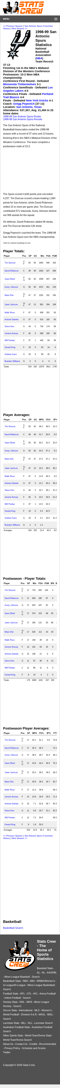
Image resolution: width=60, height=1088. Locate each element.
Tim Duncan (10, 263)
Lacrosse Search (43, 1023)
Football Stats (10, 993)
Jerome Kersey (11, 333)
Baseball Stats (45, 968)
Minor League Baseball (17, 976)
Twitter (6, 1052)
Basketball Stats (12, 981)
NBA (39, 58)
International (25, 1010)
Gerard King (10, 347)
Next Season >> (19, 28)
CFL (29, 993)
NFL (22, 993)
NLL (30, 1023)
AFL (35, 993)
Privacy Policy (12, 1048)
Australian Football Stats (16, 1027)
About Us (8, 1044)
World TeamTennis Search (17, 1040)
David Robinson (12, 271)
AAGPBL (52, 972)
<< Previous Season (13, 26)
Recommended (47, 1044)
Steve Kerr (9, 326)
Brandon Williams (12, 361)
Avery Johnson (11, 287)
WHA (29, 1002)
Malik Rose (10, 312)
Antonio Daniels (12, 319)
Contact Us (21, 1044)
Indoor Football (12, 997)
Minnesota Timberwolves (19, 84)
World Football (11, 1014)
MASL (42, 1014)
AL (38, 972)
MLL (23, 1023)
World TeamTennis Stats (38, 1035)
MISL (50, 1014)
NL (43, 972)
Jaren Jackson (11, 304)
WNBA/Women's (46, 981)
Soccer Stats (10, 1010)
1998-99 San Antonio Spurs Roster (22, 116)
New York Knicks (37, 100)
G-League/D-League (14, 985)
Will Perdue (10, 340)
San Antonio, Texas (29, 107)
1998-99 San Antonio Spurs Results (22, 119)
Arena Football (48, 993)
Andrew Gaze (11, 354)
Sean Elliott (10, 279)
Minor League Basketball (41, 985)
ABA (32, 981)
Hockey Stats (10, 1002)
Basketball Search (13, 928)
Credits (33, 1044)
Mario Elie (9, 295)
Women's (47, 1010)
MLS (37, 1010)
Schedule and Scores (34, 1048)
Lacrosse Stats (11, 1023)
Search (36, 976)
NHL (22, 1002)
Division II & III (29, 1014)
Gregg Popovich (24, 103)
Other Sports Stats (13, 1035)
